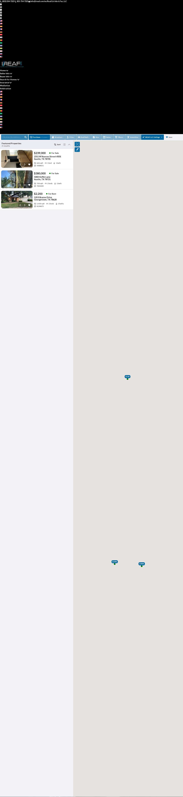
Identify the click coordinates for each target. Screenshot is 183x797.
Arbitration (5, 88)
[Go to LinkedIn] (1, 12)
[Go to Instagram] (1, 7)
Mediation (5, 85)
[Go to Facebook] (1, 4)
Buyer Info (5, 76)
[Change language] (2, 20)
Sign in (9, 59)
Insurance (4, 82)
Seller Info (5, 73)
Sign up (3, 59)
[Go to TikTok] (1, 15)
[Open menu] (1, 132)
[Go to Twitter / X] (1, 9)
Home (3, 70)
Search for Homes (8, 79)
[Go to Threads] (1, 18)
